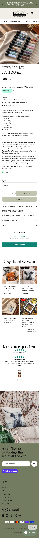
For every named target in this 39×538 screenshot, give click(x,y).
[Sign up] (34, 464)
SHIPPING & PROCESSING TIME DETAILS (18, 216)
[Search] (7, 13)
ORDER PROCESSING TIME (12, 211)
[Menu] (2, 13)
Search (4, 487)
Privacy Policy (6, 494)
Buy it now (19, 199)
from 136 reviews (18, 352)
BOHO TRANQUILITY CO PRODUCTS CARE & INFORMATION (17, 168)
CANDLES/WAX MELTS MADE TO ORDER (18, 206)
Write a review (19, 245)
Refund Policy (6, 497)
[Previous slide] (2, 4)
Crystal (4, 181)
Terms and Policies (19, 532)
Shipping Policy (7, 501)
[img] (19, 350)
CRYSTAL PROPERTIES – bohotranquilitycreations (18, 135)
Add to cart (27, 193)
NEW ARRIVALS (15, 21)
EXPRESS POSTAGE (9, 220)
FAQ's (4, 225)
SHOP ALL (5, 21)
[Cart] (36, 13)
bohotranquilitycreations (16, 528)
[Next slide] (36, 4)
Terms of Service (7, 504)
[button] (17, 379)
